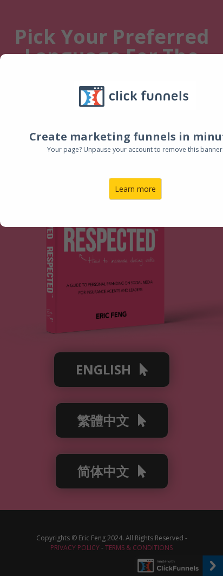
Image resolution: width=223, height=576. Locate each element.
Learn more (135, 189)
